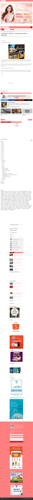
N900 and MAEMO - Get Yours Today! (7, 173)
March (3, 167)
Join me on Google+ (14, 245)
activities (19, 200)
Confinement (23, 192)
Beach (12, 191)
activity (4, 29)
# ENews (7, 93)
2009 (2, 180)
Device (30, 192)
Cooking (27, 192)
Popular (16, 252)
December (3, 160)
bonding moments (27, 29)
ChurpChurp (19, 192)
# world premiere (28, 93)
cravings (2, 204)
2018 (2, 151)
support (14, 208)
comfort (19, 203)
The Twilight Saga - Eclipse (5, 175)
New (29, 195)
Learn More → (12, 429)
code (16, 203)
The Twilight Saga (15, 199)
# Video (25, 93)
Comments (21, 252)
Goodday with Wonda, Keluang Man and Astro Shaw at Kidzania (14, 29)
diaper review (6, 204)
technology (18, 208)
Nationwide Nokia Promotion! (6, 170)
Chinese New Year (13, 192)
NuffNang (6, 196)
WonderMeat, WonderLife (16, 289)
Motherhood (18, 195)
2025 (2, 143)
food (23, 204)
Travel (19, 199)
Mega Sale (2, 195)
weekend (24, 208)
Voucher (5, 200)
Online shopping (14, 196)
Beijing (15, 191)
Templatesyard (7, 498)
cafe (10, 203)
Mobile (9, 195)
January (3, 179)
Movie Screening (26, 195)
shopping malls (10, 208)
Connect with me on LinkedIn (16, 247)
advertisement (27, 200)
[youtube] (26, 0)
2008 (2, 181)
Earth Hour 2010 (4, 172)
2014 (2, 155)
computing (23, 203)
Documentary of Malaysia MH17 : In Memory (6, 114)
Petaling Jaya (22, 196)
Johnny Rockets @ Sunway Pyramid (16, 114)
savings (2, 208)
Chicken (6, 192)
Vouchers (8, 200)
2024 (2, 144)
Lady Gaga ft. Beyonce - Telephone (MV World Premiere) (9, 174)
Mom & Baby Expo (13, 195)
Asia (6, 191)
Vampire (30, 199)
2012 (2, 157)
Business (29, 191)
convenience (27, 203)
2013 (2, 156)
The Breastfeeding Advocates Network (6, 199)
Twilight (22, 199)
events (18, 204)
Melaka (6, 195)
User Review (26, 199)
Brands (18, 191)
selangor (5, 208)
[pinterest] (25, 0)
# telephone (21, 93)
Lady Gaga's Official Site (4, 91)
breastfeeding (7, 203)
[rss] (30, 0)
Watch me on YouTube (15, 249)
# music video (17, 93)
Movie (22, 195)
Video (2, 200)
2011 (2, 158)
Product (30, 196)
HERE (29, 70)
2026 (2, 142)
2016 (2, 153)
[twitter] (23, 0)
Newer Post (2, 119)
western (28, 208)
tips (21, 208)
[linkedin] (29, 0)
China (9, 192)
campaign (13, 203)
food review (27, 204)
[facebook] (20, 0)
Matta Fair (3, 171)
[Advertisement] (16, 217)
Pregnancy (26, 196)
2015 (2, 154)
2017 (2, 152)
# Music (14, 93)
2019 (2, 150)
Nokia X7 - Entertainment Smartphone (25, 114)
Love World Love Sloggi (5, 169)
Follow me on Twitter (15, 241)
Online (10, 196)
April (3, 166)
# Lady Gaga (10, 93)
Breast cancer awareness (23, 191)
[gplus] (28, 0)
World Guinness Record (14, 200)
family (21, 204)
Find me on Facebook (15, 243)
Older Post (30, 119)
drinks (10, 204)
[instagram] (22, 0)
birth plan (2, 203)
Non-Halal (2, 196)
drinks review (14, 204)
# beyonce (4, 93)
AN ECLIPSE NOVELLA (5, 168)
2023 (2, 145)
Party (18, 196)
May (3, 165)
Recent (12, 252)
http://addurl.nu (12, 234)
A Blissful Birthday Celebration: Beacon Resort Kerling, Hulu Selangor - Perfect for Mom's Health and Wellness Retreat (18, 293)
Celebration (2, 192)
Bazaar (9, 191)
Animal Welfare (3, 191)
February (3, 178)
